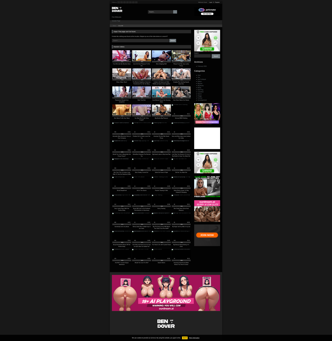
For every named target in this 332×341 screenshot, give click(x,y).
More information (194, 338)
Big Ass (200, 83)
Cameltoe (201, 92)
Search (196, 53)
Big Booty (201, 85)
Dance (200, 94)
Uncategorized (202, 100)
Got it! (185, 338)
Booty (199, 87)
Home (114, 25)
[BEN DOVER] (117, 10)
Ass (199, 77)
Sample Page (116, 21)
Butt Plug (200, 89)
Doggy (200, 96)
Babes (200, 81)
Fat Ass (200, 98)
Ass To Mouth (202, 79)
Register (217, 2)
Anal (199, 75)
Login (210, 2)
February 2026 (202, 66)
